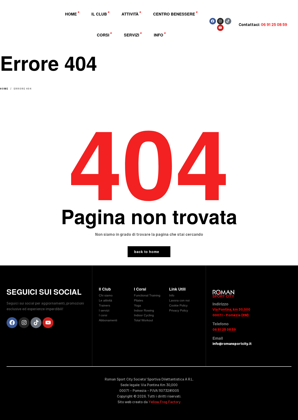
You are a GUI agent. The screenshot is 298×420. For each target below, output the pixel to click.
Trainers (104, 305)
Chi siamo (106, 295)
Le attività (105, 300)
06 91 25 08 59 (224, 329)
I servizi (104, 310)
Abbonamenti (108, 320)
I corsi (103, 315)
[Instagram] (220, 21)
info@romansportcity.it (232, 343)
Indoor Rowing (144, 310)
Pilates (138, 300)
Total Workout (143, 320)
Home (4, 88)
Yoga (137, 305)
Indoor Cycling (144, 315)
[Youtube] (220, 27)
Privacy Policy (178, 310)
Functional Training (147, 295)
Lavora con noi (179, 300)
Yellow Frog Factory (164, 402)
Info (171, 295)
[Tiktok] (228, 21)
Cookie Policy (178, 305)
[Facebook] (212, 21)
